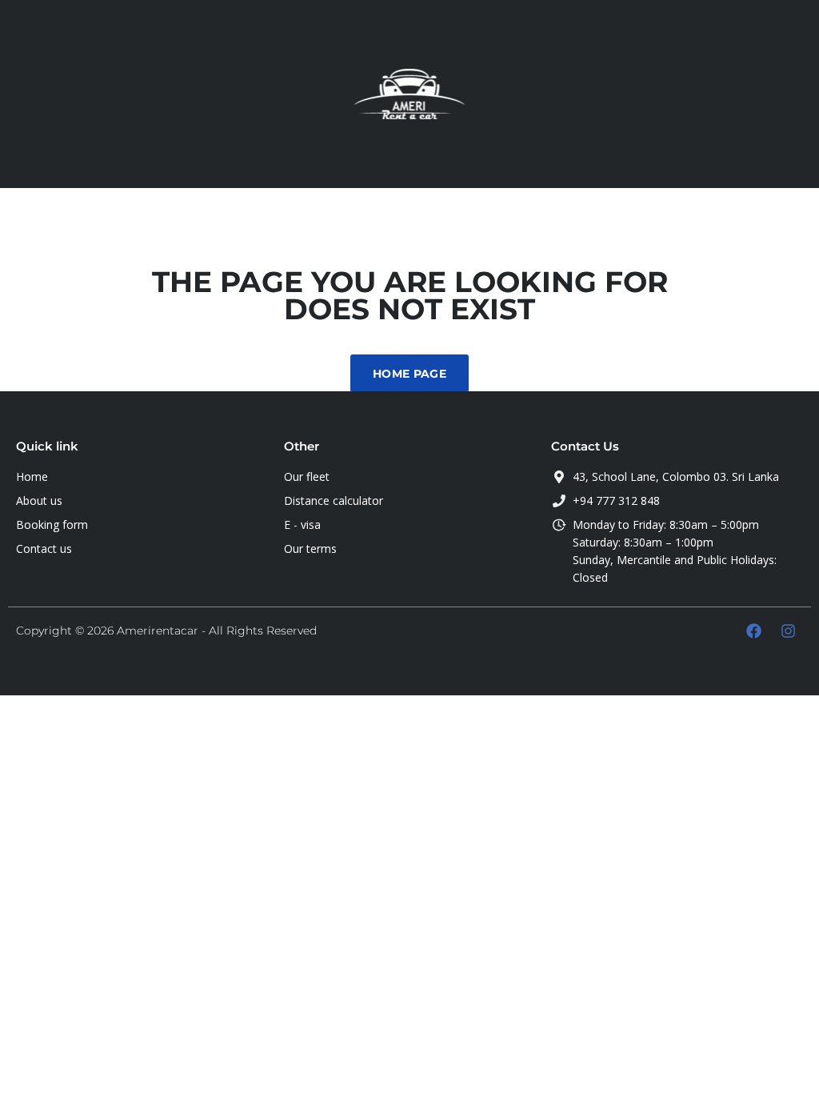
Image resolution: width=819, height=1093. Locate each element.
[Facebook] (753, 630)
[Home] (409, 92)
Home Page (409, 373)
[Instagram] (788, 630)
